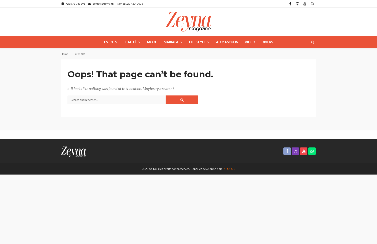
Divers (267, 42)
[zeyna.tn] (73, 151)
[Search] (312, 42)
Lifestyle (197, 42)
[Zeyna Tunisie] (188, 22)
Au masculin (227, 42)
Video (250, 42)
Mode (152, 42)
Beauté (130, 42)
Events (110, 42)
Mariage (171, 42)
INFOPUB (229, 169)
